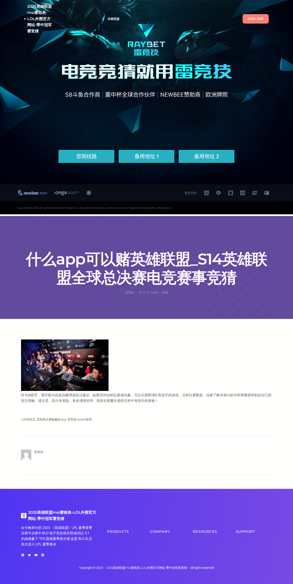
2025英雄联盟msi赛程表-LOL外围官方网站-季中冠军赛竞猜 (39, 18)
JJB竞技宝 (28, 419)
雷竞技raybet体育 (80, 419)
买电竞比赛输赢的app (51, 419)
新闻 (165, 292)
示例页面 (113, 19)
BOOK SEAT (256, 19)
